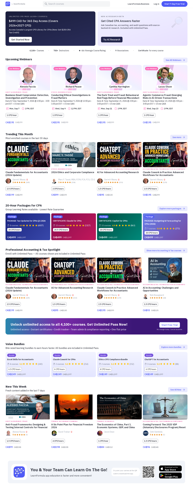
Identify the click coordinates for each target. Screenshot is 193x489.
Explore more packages (172, 208)
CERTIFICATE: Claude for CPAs (67, 221)
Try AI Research (111, 39)
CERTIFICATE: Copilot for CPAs (113, 221)
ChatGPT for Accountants (157, 359)
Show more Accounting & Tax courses (166, 250)
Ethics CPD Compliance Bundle (113, 359)
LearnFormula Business (138, 4)
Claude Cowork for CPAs (64, 359)
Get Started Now (20, 39)
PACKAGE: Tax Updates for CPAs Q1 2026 (26, 221)
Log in (156, 4)
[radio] (15, 182)
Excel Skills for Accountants (20, 359)
